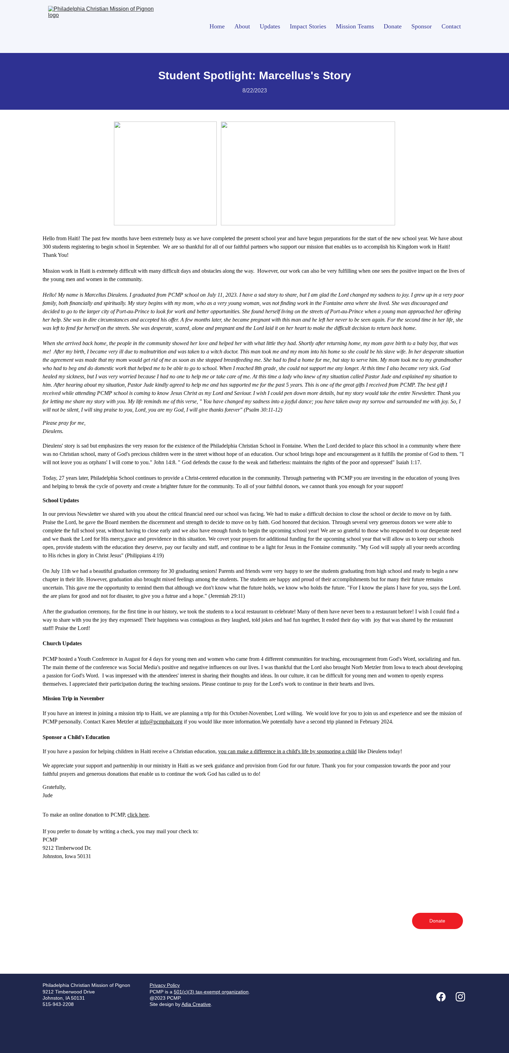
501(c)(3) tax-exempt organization (211, 991)
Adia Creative (196, 1004)
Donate (393, 26)
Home (217, 26)
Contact (451, 26)
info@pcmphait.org (161, 721)
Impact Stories (308, 26)
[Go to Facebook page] (444, 996)
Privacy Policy (165, 985)
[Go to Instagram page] (460, 996)
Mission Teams (355, 26)
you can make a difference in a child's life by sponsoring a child (287, 751)
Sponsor (421, 26)
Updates (270, 26)
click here (138, 815)
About (242, 26)
